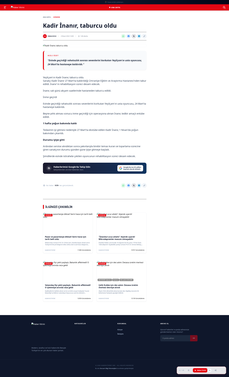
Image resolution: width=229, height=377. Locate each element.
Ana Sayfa (115, 7)
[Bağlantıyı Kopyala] (144, 36)
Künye (119, 329)
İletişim (120, 334)
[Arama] (224, 7)
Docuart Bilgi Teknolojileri (108, 368)
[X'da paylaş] (134, 36)
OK (194, 338)
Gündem (56, 17)
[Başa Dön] (222, 370)
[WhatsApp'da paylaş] (123, 36)
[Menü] (5, 7)
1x (209, 370)
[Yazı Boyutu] (189, 370)
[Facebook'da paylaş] (128, 36)
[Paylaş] (215, 370)
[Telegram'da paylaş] (139, 36)
